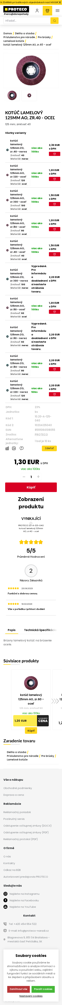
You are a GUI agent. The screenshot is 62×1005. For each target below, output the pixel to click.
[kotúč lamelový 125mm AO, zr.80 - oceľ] (7, 225)
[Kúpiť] (54, 154)
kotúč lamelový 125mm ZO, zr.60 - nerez (18, 333)
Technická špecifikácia (40, 630)
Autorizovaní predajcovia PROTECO (25, 876)
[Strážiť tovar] (14, 448)
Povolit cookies (43, 989)
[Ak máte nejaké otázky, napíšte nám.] (22, 448)
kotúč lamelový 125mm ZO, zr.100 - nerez (19, 275)
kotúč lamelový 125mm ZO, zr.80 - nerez (18, 361)
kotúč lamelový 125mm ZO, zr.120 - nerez (19, 386)
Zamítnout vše (18, 989)
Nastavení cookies (31, 996)
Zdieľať (49, 448)
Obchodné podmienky (17, 788)
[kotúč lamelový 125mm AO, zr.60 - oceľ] (7, 308)
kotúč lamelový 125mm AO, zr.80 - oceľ (17, 221)
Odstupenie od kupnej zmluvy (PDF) (26, 832)
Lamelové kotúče (17, 759)
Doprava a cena (13, 795)
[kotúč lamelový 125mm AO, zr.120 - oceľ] (7, 175)
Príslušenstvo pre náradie (22, 756)
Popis (12, 630)
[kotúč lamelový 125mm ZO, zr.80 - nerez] (7, 365)
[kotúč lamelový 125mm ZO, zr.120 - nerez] (7, 390)
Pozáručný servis (14, 819)
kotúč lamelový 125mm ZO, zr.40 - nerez (18, 146)
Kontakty (9, 863)
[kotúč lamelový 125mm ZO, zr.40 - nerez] (7, 150)
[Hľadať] (54, 20)
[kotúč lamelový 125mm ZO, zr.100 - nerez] (7, 279)
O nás (7, 856)
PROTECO (41, 434)
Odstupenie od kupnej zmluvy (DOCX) (27, 825)
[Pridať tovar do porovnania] (7, 448)
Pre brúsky (47, 756)
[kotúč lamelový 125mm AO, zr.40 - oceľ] (7, 250)
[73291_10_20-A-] (31, 70)
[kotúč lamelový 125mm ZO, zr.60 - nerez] (7, 336)
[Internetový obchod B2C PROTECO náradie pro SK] (16, 10)
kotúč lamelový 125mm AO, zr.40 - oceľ (17, 246)
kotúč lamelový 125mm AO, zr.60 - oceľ (17, 304)
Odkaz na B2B (12, 870)
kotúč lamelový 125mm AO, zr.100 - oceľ (18, 196)
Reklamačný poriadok (17, 812)
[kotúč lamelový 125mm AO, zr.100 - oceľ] (7, 200)
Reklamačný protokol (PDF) (20, 839)
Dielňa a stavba (16, 752)
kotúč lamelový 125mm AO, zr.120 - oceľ (18, 171)
